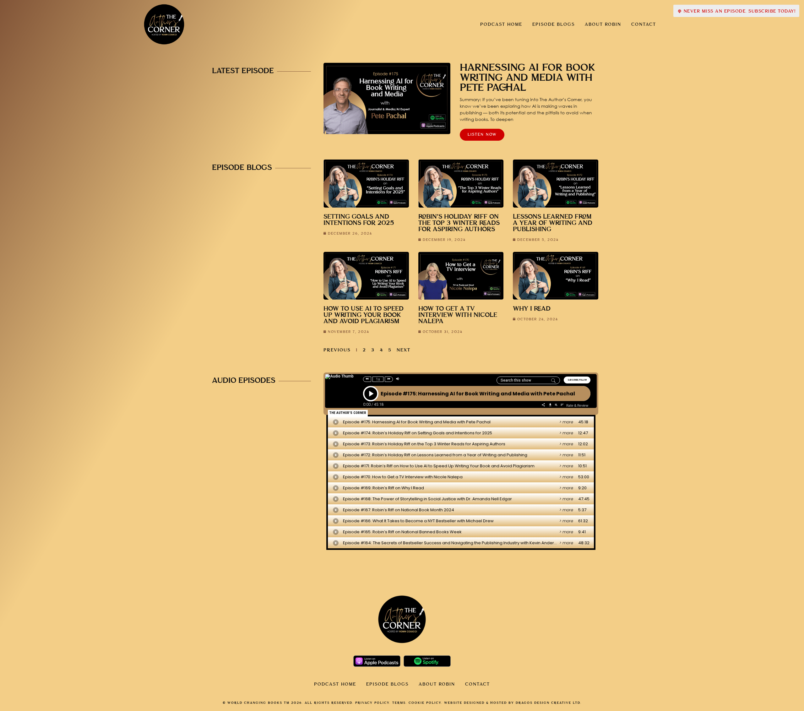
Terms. (399, 702)
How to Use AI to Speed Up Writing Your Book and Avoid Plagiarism (363, 315)
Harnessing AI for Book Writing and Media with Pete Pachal (527, 78)
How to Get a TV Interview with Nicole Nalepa (457, 315)
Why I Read (532, 309)
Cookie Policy (425, 702)
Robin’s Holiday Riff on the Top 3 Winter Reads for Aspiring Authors (459, 223)
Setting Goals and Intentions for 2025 (358, 220)
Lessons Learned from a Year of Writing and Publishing (552, 223)
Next (403, 350)
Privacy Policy (372, 702)
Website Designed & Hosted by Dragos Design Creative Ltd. (513, 702)
